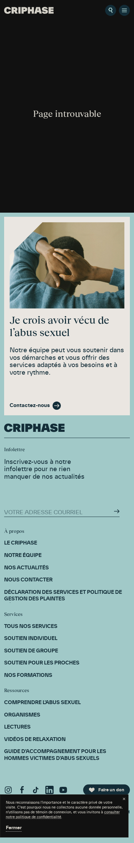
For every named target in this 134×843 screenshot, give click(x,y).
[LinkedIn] (49, 790)
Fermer (14, 828)
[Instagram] (8, 790)
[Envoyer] (117, 511)
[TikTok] (36, 790)
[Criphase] (29, 10)
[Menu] (124, 10)
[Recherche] (110, 10)
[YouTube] (63, 790)
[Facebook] (22, 790)
